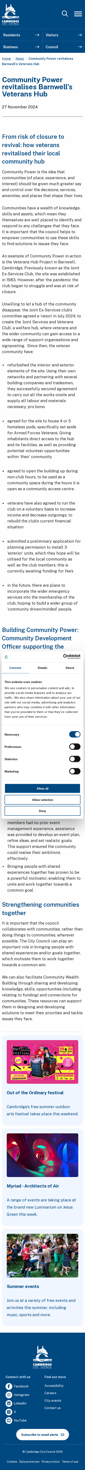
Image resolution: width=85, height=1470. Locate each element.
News (20, 59)
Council (52, 47)
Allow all (42, 788)
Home (6, 59)
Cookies (12, 1461)
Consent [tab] (15, 667)
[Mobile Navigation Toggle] (78, 14)
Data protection (29, 1461)
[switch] (74, 747)
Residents (11, 35)
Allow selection (42, 799)
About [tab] (69, 667)
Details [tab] (42, 667)
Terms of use (70, 1461)
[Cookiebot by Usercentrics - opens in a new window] (63, 656)
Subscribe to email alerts (39, 1434)
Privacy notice (51, 1461)
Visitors (52, 35)
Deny (42, 811)
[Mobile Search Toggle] (65, 14)
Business (10, 47)
